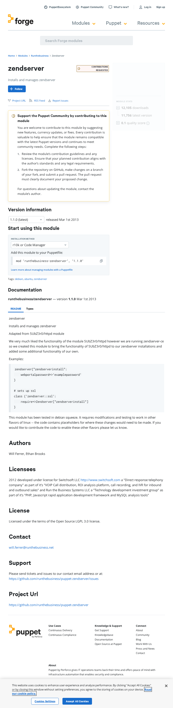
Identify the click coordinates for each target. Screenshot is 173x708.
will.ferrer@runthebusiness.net (31, 547)
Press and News (145, 648)
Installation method (23, 238)
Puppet (113, 23)
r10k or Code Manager (29, 245)
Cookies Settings (45, 701)
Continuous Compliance (62, 635)
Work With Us (144, 644)
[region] (86, 693)
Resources (148, 23)
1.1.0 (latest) (19, 219)
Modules (81, 23)
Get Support (102, 630)
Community (142, 635)
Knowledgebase (104, 635)
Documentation (104, 639)
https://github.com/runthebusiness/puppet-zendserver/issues (54, 578)
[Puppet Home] (25, 638)
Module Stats (124, 101)
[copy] (101, 260)
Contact (140, 653)
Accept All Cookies (77, 701)
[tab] (16, 308)
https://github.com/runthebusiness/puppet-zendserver (48, 605)
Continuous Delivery (60, 630)
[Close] (166, 685)
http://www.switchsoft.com (100, 480)
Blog (138, 639)
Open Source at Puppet (108, 644)
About (139, 630)
